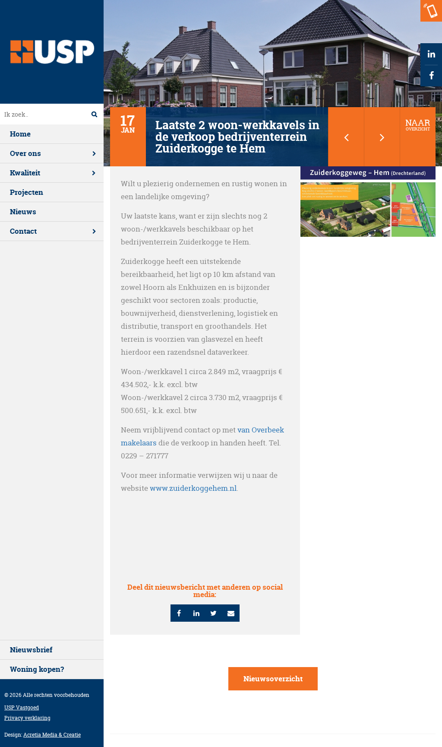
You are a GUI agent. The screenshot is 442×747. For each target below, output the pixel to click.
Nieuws (23, 211)
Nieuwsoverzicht (273, 678)
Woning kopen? (37, 669)
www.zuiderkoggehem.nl (193, 488)
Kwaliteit (25, 173)
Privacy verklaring (27, 718)
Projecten (26, 192)
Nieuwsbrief (31, 650)
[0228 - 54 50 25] (431, 11)
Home (20, 134)
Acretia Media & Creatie (52, 734)
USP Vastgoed (21, 707)
